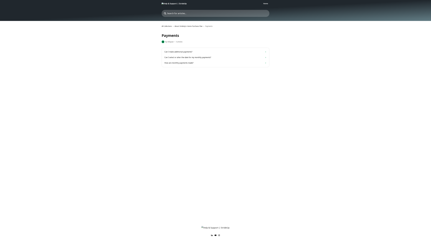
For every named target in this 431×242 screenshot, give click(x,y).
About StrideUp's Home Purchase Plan (188, 26)
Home (265, 3)
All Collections (167, 26)
